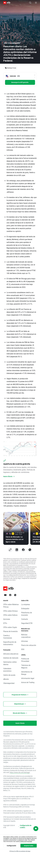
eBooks (6, 679)
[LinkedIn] (16, 549)
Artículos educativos (10, 654)
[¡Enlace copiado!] (10, 549)
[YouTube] (5, 595)
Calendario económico (7, 669)
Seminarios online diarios (10, 663)
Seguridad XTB (26, 623)
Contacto (24, 619)
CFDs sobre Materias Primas (11, 605)
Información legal (27, 678)
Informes (24, 641)
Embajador (25, 608)
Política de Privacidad (25, 660)
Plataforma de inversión (26, 613)
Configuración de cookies (25, 826)
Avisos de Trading (27, 682)
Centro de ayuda (9, 675)
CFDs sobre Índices (10, 615)
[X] (29, 549)
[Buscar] (30, 2)
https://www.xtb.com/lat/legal (20, 772)
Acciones (6, 619)
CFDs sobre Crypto (10, 627)
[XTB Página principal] (6, 3)
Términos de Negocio (25, 666)
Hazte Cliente (20, 723)
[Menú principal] (35, 2)
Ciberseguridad (8, 683)
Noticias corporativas (25, 635)
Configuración (11, 846)
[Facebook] (23, 549)
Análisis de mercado (10, 658)
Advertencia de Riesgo (26, 673)
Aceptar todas (28, 846)
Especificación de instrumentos (9, 643)
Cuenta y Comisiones (7, 636)
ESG (22, 649)
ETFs (5, 623)
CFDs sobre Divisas (10, 611)
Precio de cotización (28, 645)
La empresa (25, 604)
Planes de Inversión (10, 631)
